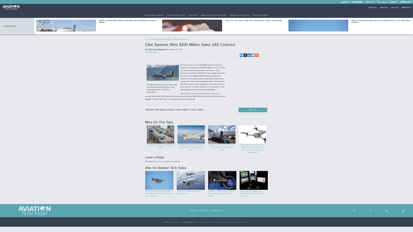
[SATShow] (369, 2)
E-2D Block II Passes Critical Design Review (188, 192)
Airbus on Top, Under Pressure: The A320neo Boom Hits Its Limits (222, 147)
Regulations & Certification (239, 15)
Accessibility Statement (243, 222)
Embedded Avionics (164, 39)
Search (374, 7)
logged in (159, 161)
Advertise (395, 7)
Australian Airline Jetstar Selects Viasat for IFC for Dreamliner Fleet (191, 147)
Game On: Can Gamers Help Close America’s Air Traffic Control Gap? (253, 20)
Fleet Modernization (260, 15)
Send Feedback (151, 52)
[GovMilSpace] (381, 2)
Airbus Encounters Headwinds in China (160, 146)
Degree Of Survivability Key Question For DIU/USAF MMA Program (252, 193)
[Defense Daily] (406, 1)
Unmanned (184, 39)
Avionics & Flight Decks (176, 15)
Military (176, 39)
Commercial (150, 39)
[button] (407, 7)
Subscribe (384, 7)
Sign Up (252, 110)
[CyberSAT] (394, 2)
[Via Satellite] (357, 2)
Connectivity (193, 15)
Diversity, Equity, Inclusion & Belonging (224, 222)
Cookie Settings (207, 222)
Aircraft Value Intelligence (154, 15)
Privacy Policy (198, 222)
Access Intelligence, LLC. (175, 222)
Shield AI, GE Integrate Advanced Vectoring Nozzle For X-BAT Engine (221, 193)
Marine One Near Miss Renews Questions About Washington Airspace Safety (128, 21)
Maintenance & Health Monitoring (213, 15)
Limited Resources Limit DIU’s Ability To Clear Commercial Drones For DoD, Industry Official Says (252, 148)
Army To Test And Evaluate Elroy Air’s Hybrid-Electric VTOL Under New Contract (380, 21)
